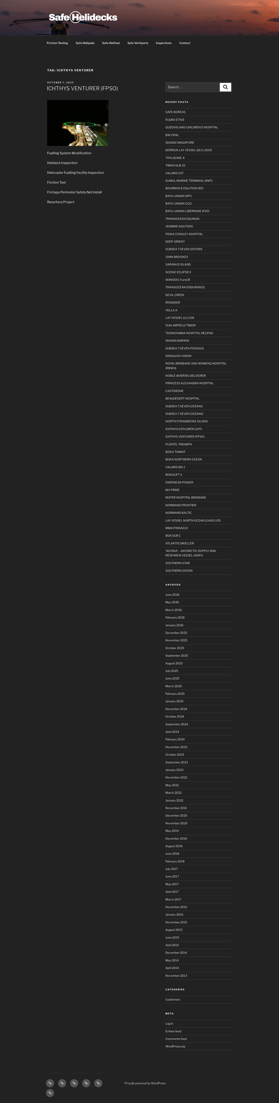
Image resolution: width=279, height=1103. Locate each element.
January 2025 (174, 701)
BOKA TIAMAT (175, 452)
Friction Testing (57, 43)
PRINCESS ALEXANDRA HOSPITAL (189, 383)
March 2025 (173, 686)
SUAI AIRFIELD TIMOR (180, 325)
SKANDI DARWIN (177, 340)
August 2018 (173, 846)
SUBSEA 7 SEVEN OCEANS (184, 406)
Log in (169, 1023)
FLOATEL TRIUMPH (178, 444)
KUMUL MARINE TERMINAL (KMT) (189, 180)
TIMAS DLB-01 (175, 165)
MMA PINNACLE (176, 528)
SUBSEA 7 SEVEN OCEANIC (184, 413)
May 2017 (172, 884)
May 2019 (172, 830)
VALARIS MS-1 (175, 467)
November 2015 (176, 922)
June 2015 (172, 937)
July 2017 (171, 869)
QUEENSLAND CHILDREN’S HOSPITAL (191, 127)
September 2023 (176, 762)
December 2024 (176, 709)
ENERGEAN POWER (179, 482)
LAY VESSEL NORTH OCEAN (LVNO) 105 (193, 520)
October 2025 (174, 648)
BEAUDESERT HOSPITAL (182, 398)
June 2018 (172, 853)
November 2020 (176, 823)
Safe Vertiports (137, 43)
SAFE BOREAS (175, 112)
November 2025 (176, 640)
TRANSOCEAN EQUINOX (182, 218)
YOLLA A (171, 310)
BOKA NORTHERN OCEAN (183, 459)
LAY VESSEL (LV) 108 (179, 317)
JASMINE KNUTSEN (179, 226)
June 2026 (172, 594)
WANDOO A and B (177, 279)
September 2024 (176, 724)
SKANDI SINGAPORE (179, 142)
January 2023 (174, 770)
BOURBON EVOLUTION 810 (184, 188)
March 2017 (173, 899)
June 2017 (172, 876)
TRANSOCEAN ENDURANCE (185, 287)
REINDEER (172, 302)
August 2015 (173, 929)
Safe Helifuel (111, 43)
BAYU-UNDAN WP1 (178, 196)
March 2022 (173, 792)
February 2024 (175, 739)
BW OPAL (172, 135)
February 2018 (174, 861)
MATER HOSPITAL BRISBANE (185, 497)
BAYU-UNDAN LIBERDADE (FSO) (187, 211)
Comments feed (176, 1038)
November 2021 (176, 808)
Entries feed (173, 1031)
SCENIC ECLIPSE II (178, 272)
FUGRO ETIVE (174, 119)
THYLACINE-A (175, 158)
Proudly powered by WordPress (145, 1083)
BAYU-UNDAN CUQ (178, 203)
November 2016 (176, 907)
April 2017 (172, 891)
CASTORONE (174, 391)
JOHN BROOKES (176, 257)
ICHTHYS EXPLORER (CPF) (183, 429)
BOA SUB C (173, 535)
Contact (184, 43)
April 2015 (172, 945)
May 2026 (172, 602)
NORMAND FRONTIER (180, 505)
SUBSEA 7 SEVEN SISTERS (183, 249)
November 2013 (176, 975)
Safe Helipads (85, 43)
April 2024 (172, 731)
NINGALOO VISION (178, 356)
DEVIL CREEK (174, 295)
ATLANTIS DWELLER (179, 543)
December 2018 (176, 838)
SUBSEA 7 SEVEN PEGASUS (184, 348)
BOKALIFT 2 (173, 474)
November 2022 (176, 777)
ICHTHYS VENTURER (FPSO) (82, 88)
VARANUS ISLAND (178, 264)
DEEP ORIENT (175, 241)
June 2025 (172, 678)
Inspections (164, 43)
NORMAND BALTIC (178, 512)
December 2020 (176, 815)
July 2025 (171, 671)
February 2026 (175, 617)
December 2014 (176, 952)
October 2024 (174, 716)
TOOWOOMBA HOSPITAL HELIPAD (189, 333)
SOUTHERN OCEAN (179, 570)
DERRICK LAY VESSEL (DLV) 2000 (188, 150)
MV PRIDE (172, 490)
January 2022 (174, 800)
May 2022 (172, 785)
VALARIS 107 (174, 173)
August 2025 (174, 663)
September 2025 (176, 655)
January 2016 (174, 914)
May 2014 (172, 960)
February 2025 (175, 693)
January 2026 (174, 625)
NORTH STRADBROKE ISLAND (186, 421)
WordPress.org (175, 1046)
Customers (172, 999)
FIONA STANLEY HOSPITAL (184, 234)
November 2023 (176, 747)
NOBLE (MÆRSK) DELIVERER (185, 375)
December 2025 (176, 632)
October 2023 (174, 754)
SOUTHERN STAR (177, 563)
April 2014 (172, 968)
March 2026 (173, 610)
